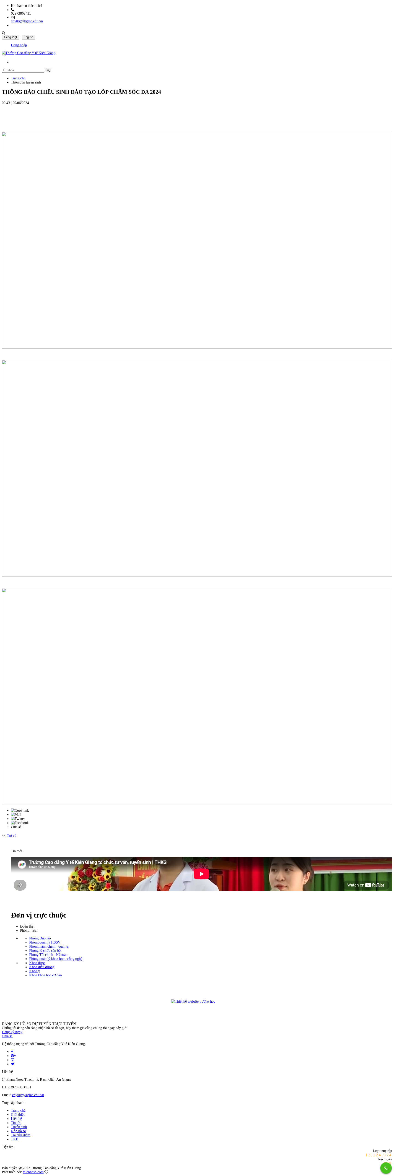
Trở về (11, 835)
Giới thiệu (18, 1114)
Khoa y (34, 971)
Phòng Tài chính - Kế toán (48, 955)
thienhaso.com (33, 1172)
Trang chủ (18, 78)
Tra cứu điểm (20, 1135)
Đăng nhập (19, 45)
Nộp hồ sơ (18, 1131)
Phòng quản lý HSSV (45, 942)
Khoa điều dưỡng (41, 967)
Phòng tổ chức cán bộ (45, 950)
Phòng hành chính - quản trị (49, 946)
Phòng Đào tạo (40, 938)
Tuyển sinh (19, 1127)
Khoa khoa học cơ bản (45, 975)
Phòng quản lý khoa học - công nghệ (55, 959)
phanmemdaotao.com (224, 1002)
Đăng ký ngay (12, 1032)
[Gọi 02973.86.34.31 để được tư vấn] (386, 1168)
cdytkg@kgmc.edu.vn (27, 21)
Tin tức (16, 1123)
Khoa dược (37, 963)
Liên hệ (16, 1119)
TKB (14, 1139)
